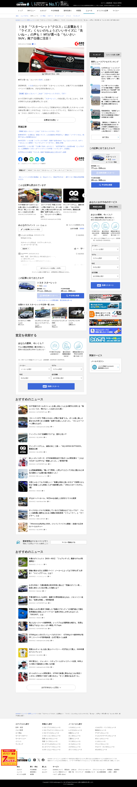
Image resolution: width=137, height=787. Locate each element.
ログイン (103, 3)
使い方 (44, 225)
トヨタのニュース (74, 727)
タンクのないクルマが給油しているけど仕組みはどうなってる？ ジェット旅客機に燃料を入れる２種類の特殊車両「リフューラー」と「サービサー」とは (56, 513)
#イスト (70, 170)
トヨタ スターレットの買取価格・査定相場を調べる (54, 300)
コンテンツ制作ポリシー (60, 772)
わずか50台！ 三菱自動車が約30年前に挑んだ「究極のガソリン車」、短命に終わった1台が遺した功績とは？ (56, 586)
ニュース (89, 10)
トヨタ (30, 86)
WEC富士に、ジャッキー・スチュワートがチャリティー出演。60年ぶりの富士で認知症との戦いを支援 (56, 662)
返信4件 (25, 248)
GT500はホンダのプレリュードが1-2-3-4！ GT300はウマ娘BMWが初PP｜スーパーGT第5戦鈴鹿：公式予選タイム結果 (56, 636)
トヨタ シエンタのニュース (51, 736)
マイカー (116, 10)
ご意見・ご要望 (112, 772)
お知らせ (73, 769)
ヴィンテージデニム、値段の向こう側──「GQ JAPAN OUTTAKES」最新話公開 (73, 207)
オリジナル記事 (102, 10)
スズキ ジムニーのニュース (51, 749)
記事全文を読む (50, 120)
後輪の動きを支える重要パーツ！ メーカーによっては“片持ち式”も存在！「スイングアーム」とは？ (55, 572)
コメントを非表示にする (76, 225)
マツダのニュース (74, 741)
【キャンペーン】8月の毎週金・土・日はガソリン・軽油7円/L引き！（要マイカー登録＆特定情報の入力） (51, 178)
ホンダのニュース (74, 736)
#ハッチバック (60, 170)
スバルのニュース (74, 744)
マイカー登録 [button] (112, 162)
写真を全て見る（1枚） (52, 74)
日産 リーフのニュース (49, 741)
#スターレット (47, 170)
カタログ (43, 10)
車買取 (78, 10)
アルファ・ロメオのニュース (105, 747)
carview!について (58, 769)
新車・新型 (19, 727)
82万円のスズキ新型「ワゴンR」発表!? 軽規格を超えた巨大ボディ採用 (42, 152)
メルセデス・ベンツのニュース (105, 727)
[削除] (17, 749)
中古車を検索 (74, 296)
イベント (19, 741)
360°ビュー (31, 10)
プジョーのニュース (102, 744)
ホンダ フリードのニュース (51, 747)
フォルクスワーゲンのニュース (105, 736)
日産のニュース (73, 733)
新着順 (82, 228)
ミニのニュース (100, 741)
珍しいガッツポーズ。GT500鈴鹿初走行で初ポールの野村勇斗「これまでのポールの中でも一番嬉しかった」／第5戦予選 (56, 459)
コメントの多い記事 (113, 55)
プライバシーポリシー (84, 769)
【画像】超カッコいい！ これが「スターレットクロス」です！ (42, 93)
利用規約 (109, 769)
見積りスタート (54, 386)
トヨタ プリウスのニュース (51, 727)
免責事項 (116, 769)
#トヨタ (37, 170)
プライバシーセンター (99, 769)
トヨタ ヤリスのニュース (50, 733)
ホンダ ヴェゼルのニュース (51, 744)
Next (84, 195)
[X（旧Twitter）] (39, 760)
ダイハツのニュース (75, 749)
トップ (20, 10)
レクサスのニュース (75, 730)
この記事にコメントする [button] (31, 229)
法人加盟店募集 (101, 772)
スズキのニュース (74, 747)
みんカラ (44, 772)
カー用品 (19, 733)
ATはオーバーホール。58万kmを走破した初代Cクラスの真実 (52, 498)
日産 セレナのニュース (49, 738)
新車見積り (68, 10)
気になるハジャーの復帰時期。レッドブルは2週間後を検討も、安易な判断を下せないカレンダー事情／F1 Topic (56, 624)
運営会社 (67, 769)
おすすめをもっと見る (50, 687)
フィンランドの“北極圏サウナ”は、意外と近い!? (47, 434)
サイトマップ (79, 772)
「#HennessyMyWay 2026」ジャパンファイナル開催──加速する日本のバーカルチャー (56, 525)
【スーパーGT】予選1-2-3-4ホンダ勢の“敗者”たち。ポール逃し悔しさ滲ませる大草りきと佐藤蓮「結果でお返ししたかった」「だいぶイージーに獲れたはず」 (51, 211)
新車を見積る (113, 207)
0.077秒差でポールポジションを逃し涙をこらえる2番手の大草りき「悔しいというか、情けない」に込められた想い (28, 208)
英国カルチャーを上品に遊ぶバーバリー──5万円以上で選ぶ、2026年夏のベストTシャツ (56, 650)
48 (77, 248)
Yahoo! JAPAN (117, 3)
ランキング (97, 55)
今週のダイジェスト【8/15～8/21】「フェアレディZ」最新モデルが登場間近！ (56, 560)
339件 (45, 286)
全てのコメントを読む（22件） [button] (51, 268)
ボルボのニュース (101, 749)
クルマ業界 (19, 730)
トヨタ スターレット (47, 282)
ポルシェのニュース (102, 738)
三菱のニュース (73, 738)
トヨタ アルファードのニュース (52, 730)
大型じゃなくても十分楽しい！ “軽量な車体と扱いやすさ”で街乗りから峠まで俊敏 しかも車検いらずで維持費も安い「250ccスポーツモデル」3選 (56, 484)
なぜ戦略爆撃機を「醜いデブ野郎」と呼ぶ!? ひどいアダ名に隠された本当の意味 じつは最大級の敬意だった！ (56, 471)
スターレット (51, 99)
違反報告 (81, 235)
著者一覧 (71, 772)
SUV (40, 80)
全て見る (105, 137)
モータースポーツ (22, 736)
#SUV (30, 170)
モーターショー (21, 738)
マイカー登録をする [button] (68, 542)
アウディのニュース (102, 733)
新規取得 (109, 3)
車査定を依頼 (97, 207)
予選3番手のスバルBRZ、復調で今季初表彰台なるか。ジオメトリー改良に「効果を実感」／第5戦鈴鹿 (56, 598)
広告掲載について (90, 772)
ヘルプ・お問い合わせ (59, 774)
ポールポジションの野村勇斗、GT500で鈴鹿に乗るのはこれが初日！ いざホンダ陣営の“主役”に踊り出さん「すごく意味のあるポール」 (56, 674)
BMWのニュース (100, 730)
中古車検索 (55, 10)
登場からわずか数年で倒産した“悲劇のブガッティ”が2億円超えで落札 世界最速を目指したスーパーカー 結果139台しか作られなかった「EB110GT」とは (56, 611)
